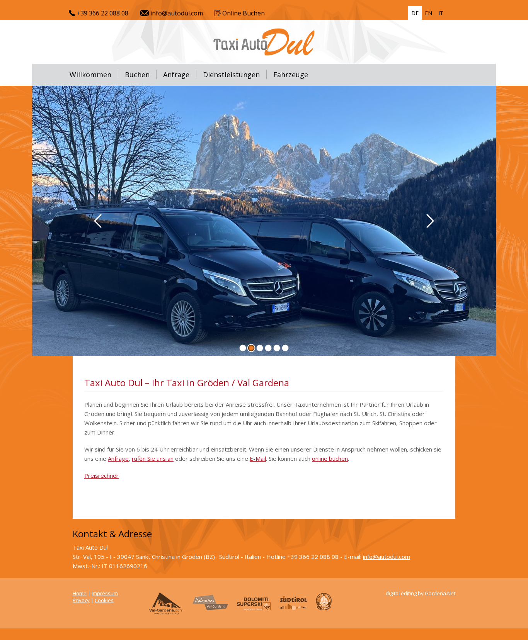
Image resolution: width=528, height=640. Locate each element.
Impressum (105, 593)
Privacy (81, 600)
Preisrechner (101, 475)
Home (80, 593)
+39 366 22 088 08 (101, 13)
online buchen (330, 458)
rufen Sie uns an (153, 458)
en (428, 13)
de (415, 13)
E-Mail (258, 458)
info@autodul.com (176, 13)
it (440, 13)
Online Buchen (243, 13)
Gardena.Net (440, 593)
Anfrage (118, 458)
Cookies (104, 600)
